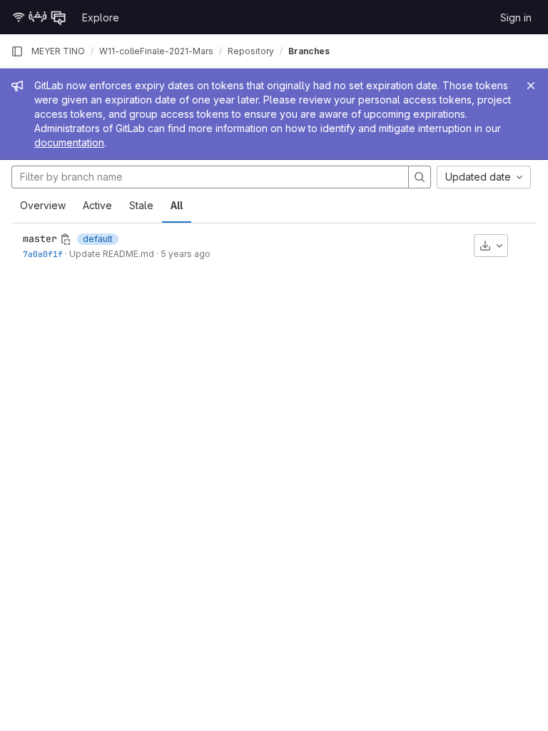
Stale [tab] (141, 205)
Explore (100, 17)
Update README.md (111, 253)
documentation (69, 142)
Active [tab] (97, 205)
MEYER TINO (58, 51)
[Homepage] (39, 17)
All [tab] (177, 205)
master (40, 238)
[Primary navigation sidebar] (17, 51)
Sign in (516, 17)
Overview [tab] (43, 205)
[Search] (419, 177)
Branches (309, 51)
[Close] (530, 85)
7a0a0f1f (43, 253)
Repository (251, 51)
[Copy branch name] (65, 239)
